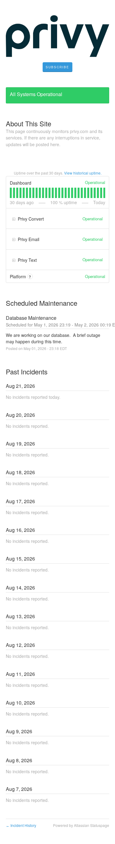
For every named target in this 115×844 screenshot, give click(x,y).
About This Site (28, 123)
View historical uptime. (83, 172)
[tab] (11, 193)
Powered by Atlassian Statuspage (81, 825)
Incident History (21, 825)
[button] (57, 67)
